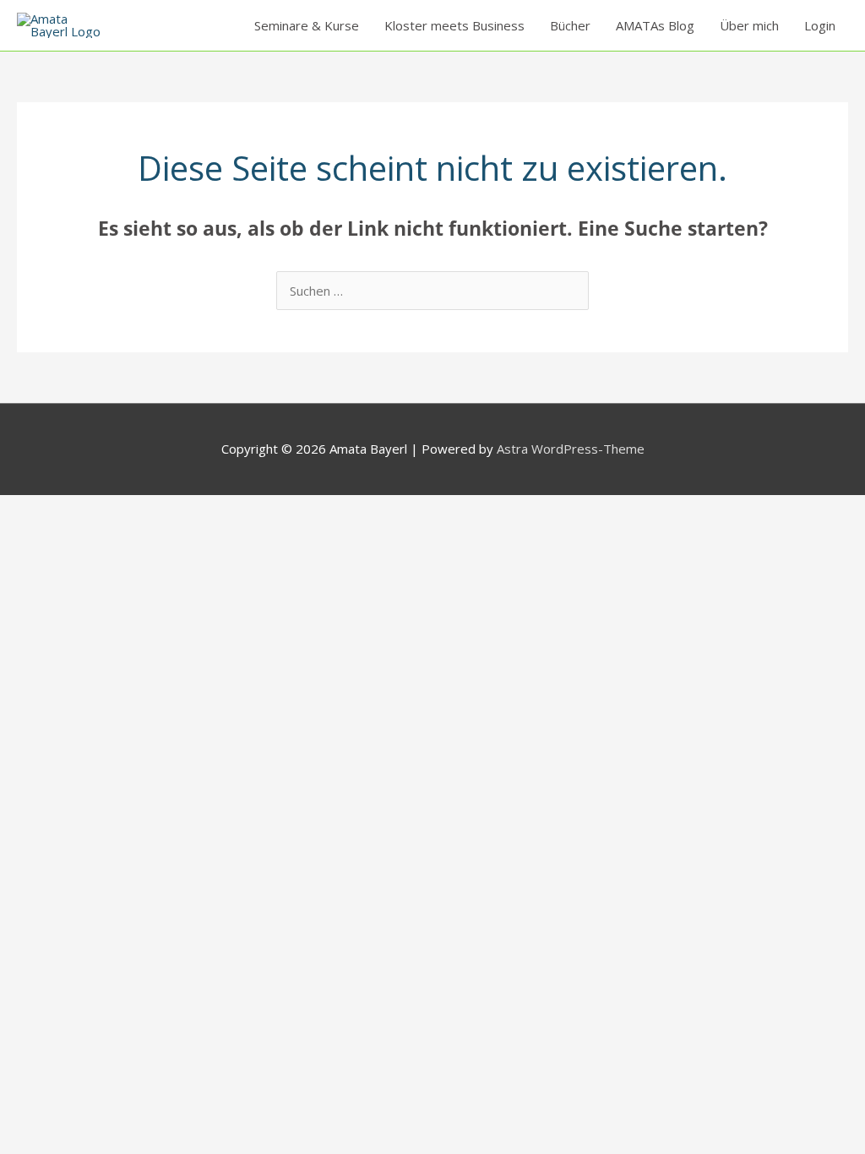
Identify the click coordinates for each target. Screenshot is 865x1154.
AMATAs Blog (655, 25)
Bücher (570, 25)
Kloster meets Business (454, 25)
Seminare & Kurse (306, 25)
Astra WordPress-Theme (571, 448)
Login (819, 25)
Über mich (749, 25)
